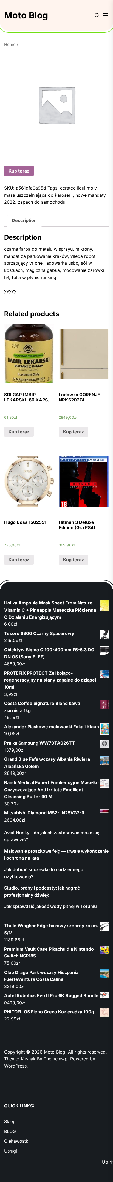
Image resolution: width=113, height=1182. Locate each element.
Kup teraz (19, 171)
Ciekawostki (16, 1141)
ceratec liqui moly (78, 188)
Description (24, 220)
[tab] (24, 221)
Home (10, 44)
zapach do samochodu (41, 202)
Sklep (10, 1121)
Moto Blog (26, 15)
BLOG (10, 1131)
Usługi (10, 1151)
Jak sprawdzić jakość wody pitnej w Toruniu (50, 906)
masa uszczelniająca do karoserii (38, 195)
